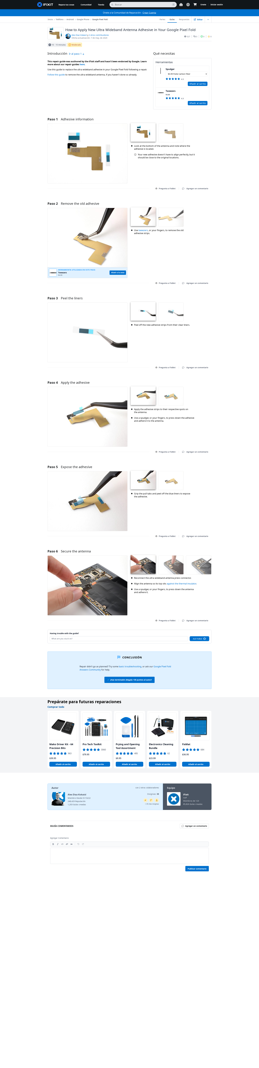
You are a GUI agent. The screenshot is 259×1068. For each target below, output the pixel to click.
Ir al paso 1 (75, 53)
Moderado (76, 44)
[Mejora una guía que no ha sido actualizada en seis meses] (151, 800)
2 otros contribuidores (99, 35)
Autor (55, 787)
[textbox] (129, 856)
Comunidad (86, 4)
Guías (172, 19)
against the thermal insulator (181, 583)
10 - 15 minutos (59, 44)
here (82, 64)
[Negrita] (53, 844)
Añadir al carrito (197, 83)
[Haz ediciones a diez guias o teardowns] (157, 800)
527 (188, 36)
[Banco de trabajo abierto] (181, 4)
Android (70, 19)
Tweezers (170, 90)
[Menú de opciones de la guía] (208, 19)
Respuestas (184, 19)
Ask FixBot (197, 638)
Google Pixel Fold (100, 19)
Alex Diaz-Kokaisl (79, 35)
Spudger (170, 69)
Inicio (50, 19)
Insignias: (153, 794)
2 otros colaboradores (149, 787)
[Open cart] (195, 4)
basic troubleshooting (130, 666)
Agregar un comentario (195, 200)
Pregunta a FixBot (167, 188)
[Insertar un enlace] (67, 844)
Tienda (101, 4)
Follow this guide (56, 74)
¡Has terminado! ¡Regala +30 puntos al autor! (131, 679)
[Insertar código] (62, 844)
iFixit (186, 794)
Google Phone (83, 19)
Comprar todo (55, 706)
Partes (162, 19)
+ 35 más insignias (152, 804)
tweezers (143, 230)
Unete (203, 4)
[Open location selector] (188, 4)
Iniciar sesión (217, 4)
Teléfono (59, 19)
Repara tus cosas (66, 4)
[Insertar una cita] (71, 844)
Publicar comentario (197, 868)
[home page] (45, 4)
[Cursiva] (58, 844)
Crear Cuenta (149, 12)
